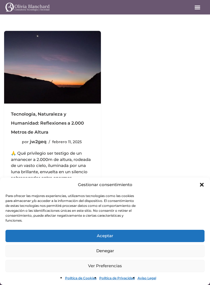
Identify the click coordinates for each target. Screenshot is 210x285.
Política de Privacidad (117, 278)
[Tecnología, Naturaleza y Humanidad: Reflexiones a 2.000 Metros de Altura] (52, 67)
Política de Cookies (81, 278)
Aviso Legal (147, 278)
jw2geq (38, 141)
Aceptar (105, 235)
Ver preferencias (105, 265)
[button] (202, 184)
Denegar (105, 250)
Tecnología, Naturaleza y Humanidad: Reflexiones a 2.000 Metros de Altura (47, 123)
